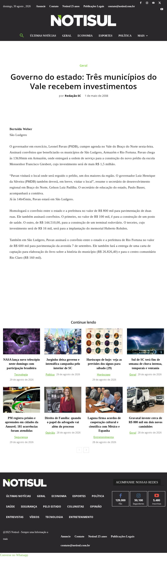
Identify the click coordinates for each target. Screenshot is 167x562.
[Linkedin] (88, 102)
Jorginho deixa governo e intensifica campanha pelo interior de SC (63, 364)
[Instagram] (147, 3)
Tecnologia (21, 374)
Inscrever (156, 494)
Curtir (120, 494)
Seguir (138, 494)
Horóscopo (103, 374)
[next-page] (86, 450)
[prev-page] (79, 450)
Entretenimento (104, 437)
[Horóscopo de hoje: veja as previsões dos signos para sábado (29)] (104, 341)
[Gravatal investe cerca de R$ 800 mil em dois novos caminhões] (145, 400)
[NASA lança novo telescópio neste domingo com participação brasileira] (21, 341)
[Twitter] (160, 3)
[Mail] (153, 3)
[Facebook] (141, 3)
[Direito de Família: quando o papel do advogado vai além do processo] (62, 400)
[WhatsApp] (78, 102)
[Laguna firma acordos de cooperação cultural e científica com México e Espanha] (104, 400)
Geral (83, 66)
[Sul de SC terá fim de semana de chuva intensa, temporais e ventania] (145, 341)
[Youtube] (162, 9)
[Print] (108, 102)
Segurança (21, 437)
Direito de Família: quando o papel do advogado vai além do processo (63, 422)
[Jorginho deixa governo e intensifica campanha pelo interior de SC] (62, 341)
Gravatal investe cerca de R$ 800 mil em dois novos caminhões (145, 422)
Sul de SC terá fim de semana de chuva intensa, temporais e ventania (145, 364)
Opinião (50, 433)
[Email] (98, 102)
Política (50, 374)
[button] (22, 36)
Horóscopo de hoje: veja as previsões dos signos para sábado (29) (104, 364)
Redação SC (73, 96)
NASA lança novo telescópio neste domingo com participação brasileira (21, 364)
